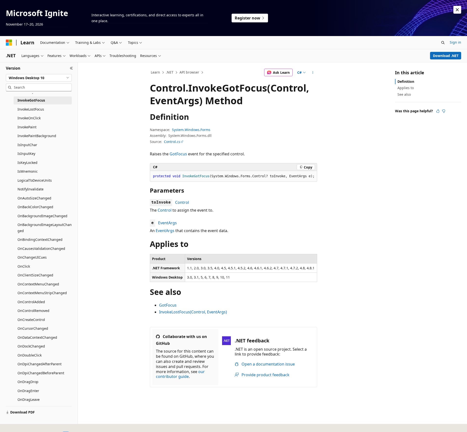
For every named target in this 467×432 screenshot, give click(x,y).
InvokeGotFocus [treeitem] (31, 100)
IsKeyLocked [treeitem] (27, 162)
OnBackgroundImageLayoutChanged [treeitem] (45, 227)
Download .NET (445, 55)
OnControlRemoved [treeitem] (33, 310)
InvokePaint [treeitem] (27, 127)
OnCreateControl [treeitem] (31, 319)
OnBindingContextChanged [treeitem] (40, 239)
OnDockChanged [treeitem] (31, 346)
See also (404, 94)
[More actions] (313, 72)
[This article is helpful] (438, 111)
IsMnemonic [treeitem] (28, 171)
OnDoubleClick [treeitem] (30, 355)
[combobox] (39, 78)
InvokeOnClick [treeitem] (29, 118)
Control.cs (172, 141)
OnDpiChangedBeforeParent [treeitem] (41, 373)
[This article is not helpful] (444, 111)
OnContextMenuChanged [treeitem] (38, 284)
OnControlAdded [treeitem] (31, 302)
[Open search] (443, 42)
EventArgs (167, 222)
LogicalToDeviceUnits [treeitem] (35, 180)
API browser (189, 72)
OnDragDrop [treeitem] (28, 381)
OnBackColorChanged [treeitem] (35, 207)
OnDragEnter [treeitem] (28, 390)
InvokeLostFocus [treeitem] (31, 109)
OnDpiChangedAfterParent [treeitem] (40, 364)
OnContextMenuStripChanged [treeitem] (42, 293)
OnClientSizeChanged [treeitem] (35, 275)
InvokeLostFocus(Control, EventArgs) (193, 312)
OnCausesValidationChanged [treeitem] (41, 248)
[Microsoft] (9, 42)
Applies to (405, 87)
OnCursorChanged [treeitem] (33, 328)
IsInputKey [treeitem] (26, 153)
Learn (155, 72)
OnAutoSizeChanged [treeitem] (34, 198)
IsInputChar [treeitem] (27, 144)
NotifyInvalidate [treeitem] (31, 189)
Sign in (455, 42)
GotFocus (178, 154)
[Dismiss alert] (457, 10)
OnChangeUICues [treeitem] (32, 257)
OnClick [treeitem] (24, 266)
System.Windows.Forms (191, 129)
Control (182, 202)
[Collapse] (71, 68)
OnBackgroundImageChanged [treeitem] (42, 216)
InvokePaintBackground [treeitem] (37, 135)
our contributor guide (180, 374)
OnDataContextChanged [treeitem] (37, 337)
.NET (169, 72)
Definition (405, 81)
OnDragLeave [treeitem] (29, 399)
